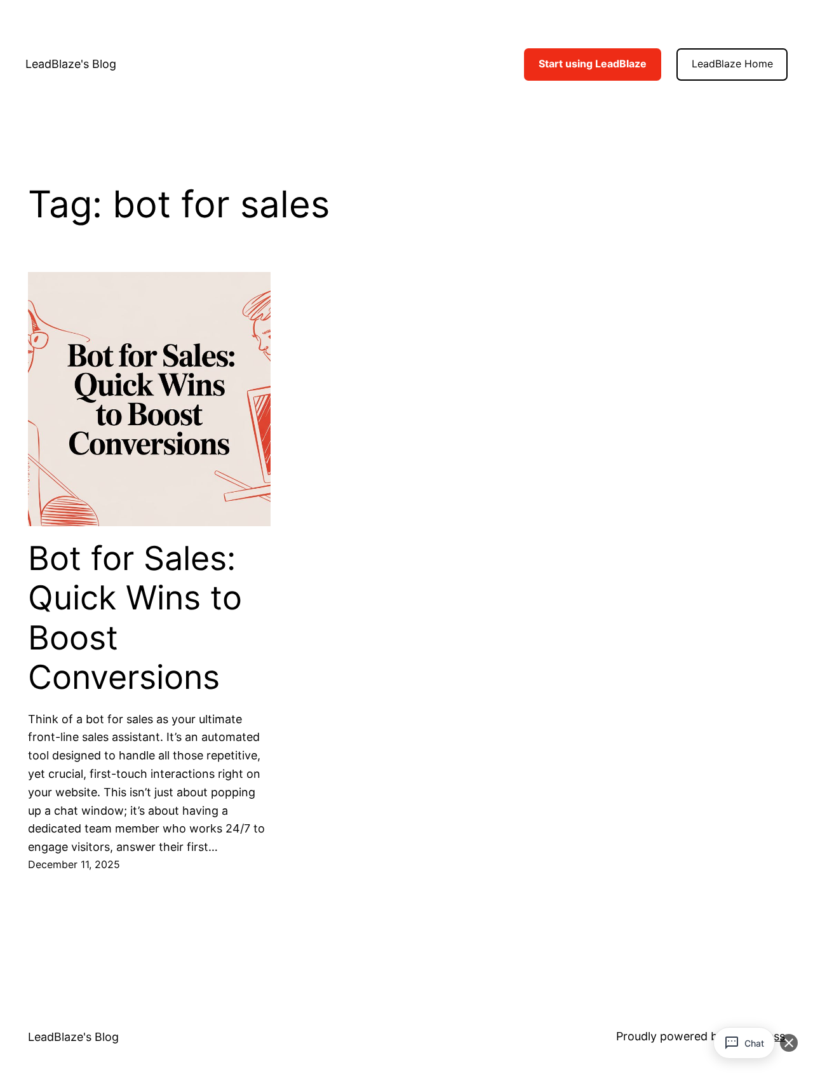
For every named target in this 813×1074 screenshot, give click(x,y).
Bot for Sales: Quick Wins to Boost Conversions (135, 618)
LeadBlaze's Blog (70, 64)
